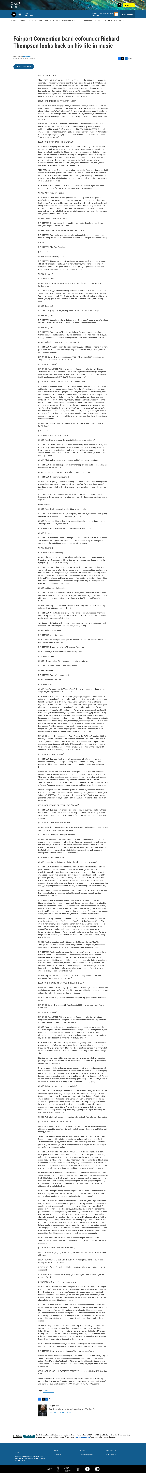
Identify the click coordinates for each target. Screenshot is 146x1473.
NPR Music (48, 1391)
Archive (82, 1450)
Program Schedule (85, 21)
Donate (129, 5)
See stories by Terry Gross (60, 1412)
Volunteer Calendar (103, 21)
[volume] (20, 14)
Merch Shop (119, 21)
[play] (13, 14)
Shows (31, 21)
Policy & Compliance (86, 1455)
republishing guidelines (82, 1437)
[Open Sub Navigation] (17, 21)
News (13, 21)
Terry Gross (27, 57)
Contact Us (57, 1455)
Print (130, 58)
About (55, 21)
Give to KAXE (44, 21)
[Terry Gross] (42, 1410)
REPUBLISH (29, 1436)
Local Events (67, 21)
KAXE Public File (111, 1450)
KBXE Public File (111, 1455)
